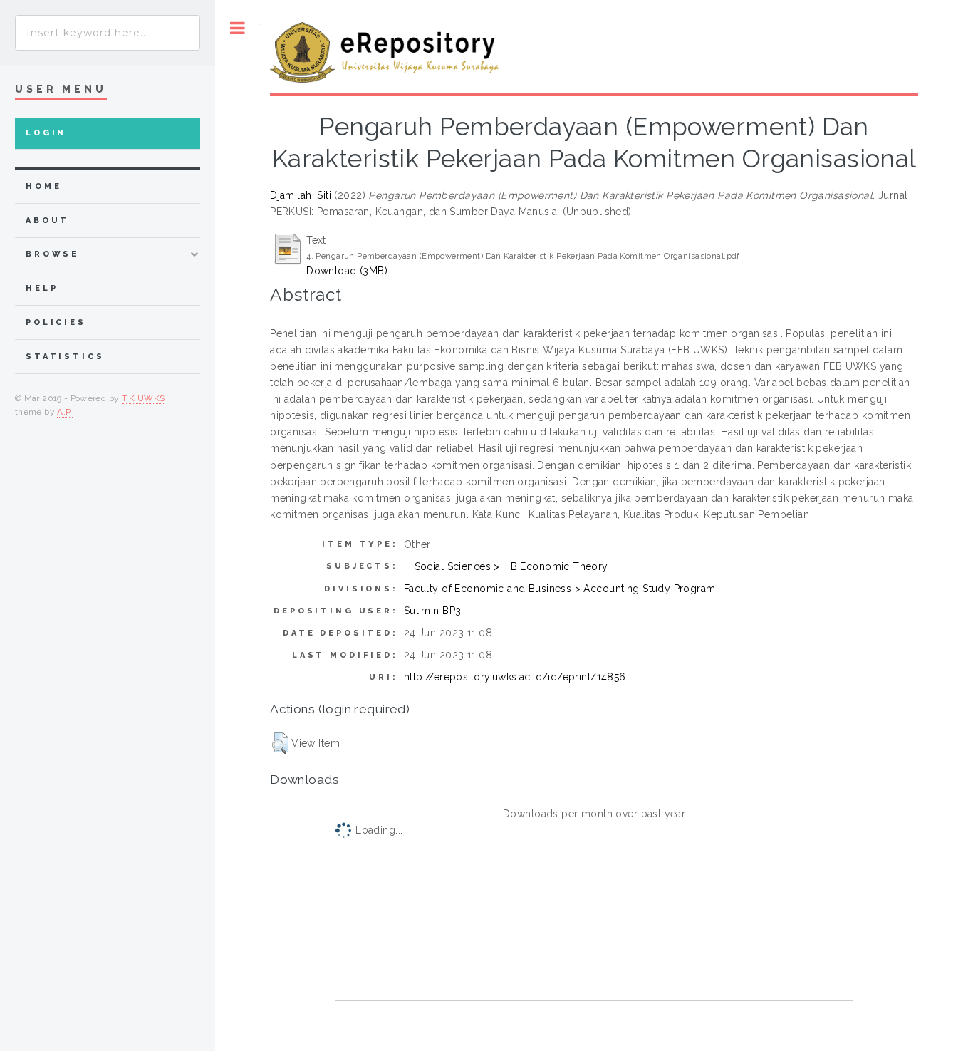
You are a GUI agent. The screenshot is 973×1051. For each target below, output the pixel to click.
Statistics (65, 356)
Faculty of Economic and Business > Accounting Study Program (560, 588)
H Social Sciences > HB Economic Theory (506, 566)
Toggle (237, 28)
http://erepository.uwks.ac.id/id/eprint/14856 (515, 677)
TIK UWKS (143, 398)
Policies (56, 322)
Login (46, 133)
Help (42, 288)
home (43, 186)
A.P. (64, 412)
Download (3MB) (346, 270)
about (47, 220)
